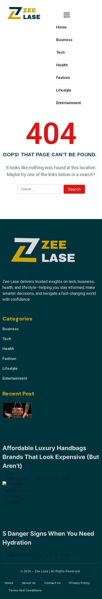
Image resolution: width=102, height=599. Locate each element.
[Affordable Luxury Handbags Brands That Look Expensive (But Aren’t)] (17, 411)
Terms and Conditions (25, 590)
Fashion (63, 77)
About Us (29, 583)
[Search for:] (40, 189)
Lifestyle (63, 90)
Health (62, 65)
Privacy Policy (79, 583)
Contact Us (52, 583)
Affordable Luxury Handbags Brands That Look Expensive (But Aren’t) (50, 456)
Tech (60, 52)
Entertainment (68, 103)
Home (61, 27)
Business (64, 40)
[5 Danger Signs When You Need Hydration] (17, 493)
